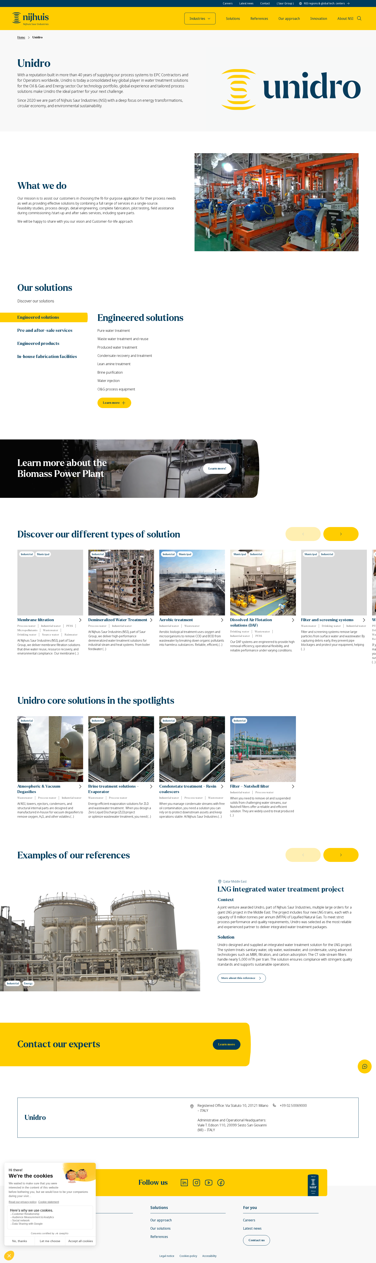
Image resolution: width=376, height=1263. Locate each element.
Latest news (246, 3)
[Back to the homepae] (30, 18)
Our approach (161, 1220)
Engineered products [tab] (38, 343)
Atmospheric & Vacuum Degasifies (38, 789)
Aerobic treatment (176, 620)
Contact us (256, 1240)
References (159, 1236)
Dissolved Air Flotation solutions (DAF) (251, 622)
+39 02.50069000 (293, 1105)
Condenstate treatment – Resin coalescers (187, 789)
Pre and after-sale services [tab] (44, 330)
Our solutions (160, 1228)
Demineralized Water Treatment (117, 620)
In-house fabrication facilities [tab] (47, 356)
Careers (227, 3)
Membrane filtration (35, 620)
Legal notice (166, 1256)
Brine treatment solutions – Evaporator (113, 789)
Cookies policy (188, 1256)
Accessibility (209, 1256)
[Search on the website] (359, 18)
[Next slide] (341, 534)
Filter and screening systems (327, 620)
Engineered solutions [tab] (38, 317)
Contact (265, 3)
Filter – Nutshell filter (249, 786)
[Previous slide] (303, 534)
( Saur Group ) (285, 3)
